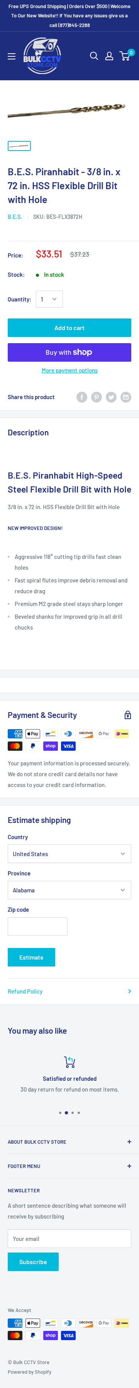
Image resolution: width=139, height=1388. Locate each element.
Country (18, 836)
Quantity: (19, 299)
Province (19, 873)
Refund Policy (25, 991)
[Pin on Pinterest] (96, 397)
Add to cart (69, 327)
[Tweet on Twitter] (111, 397)
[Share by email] (125, 397)
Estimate (31, 957)
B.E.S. (15, 216)
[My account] (109, 56)
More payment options (70, 370)
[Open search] (94, 56)
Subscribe (33, 1261)
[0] (125, 56)
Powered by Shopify (29, 1372)
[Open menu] (11, 56)
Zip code (18, 909)
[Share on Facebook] (81, 397)
